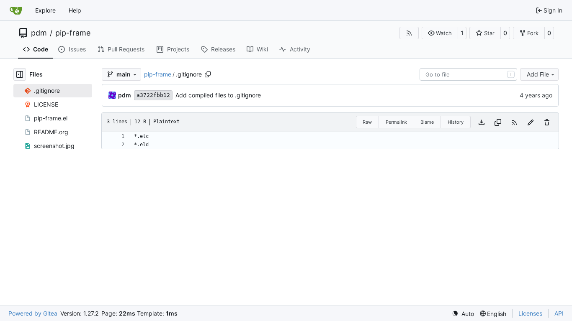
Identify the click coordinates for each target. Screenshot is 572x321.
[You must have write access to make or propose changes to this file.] (547, 122)
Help (75, 10)
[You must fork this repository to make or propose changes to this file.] (530, 122)
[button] (440, 33)
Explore (45, 10)
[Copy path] (208, 74)
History (456, 122)
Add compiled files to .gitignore (218, 95)
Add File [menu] (538, 74)
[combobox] (468, 74)
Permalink (396, 122)
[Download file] (481, 122)
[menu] (463, 313)
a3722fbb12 (153, 95)
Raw (367, 122)
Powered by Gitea (32, 313)
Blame (427, 122)
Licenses (530, 313)
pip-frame (72, 33)
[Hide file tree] (19, 74)
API (559, 313)
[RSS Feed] (409, 33)
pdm (39, 33)
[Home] (16, 10)
